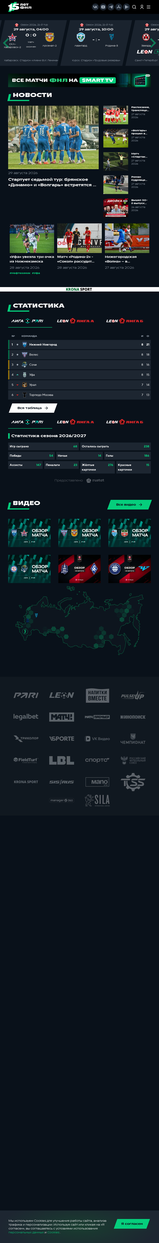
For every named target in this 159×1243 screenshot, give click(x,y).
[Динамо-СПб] (38, 608)
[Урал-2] (58, 626)
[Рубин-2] (49, 620)
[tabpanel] (79, 453)
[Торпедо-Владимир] (40, 617)
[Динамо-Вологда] (44, 611)
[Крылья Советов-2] (44, 629)
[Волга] (45, 624)
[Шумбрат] (42, 621)
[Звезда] (34, 608)
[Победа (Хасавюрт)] (27, 640)
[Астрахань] (34, 632)
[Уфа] (54, 624)
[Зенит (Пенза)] (40, 626)
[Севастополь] (19, 628)
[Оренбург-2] (44, 634)
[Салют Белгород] (28, 623)
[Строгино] (32, 618)
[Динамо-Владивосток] (122, 653)
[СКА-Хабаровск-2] (121, 644)
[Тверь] (35, 613)
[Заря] (26, 627)
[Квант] (33, 622)
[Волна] (47, 617)
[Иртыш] (64, 635)
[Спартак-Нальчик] (28, 636)
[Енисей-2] (80, 635)
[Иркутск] (78, 641)
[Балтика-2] (23, 609)
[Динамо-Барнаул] (71, 640)
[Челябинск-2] (57, 631)
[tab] (30, 322)
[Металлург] (33, 626)
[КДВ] (71, 633)
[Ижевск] (54, 617)
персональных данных (26, 1232)
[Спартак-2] (35, 617)
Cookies (53, 1232)
